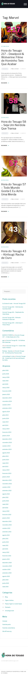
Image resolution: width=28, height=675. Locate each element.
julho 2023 (5, 456)
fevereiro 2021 (6, 556)
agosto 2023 (6, 453)
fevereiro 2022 (6, 514)
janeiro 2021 (6, 559)
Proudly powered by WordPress (10, 671)
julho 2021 (5, 538)
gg (3, 340)
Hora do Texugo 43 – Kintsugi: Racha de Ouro (13, 254)
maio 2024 (5, 422)
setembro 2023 (7, 449)
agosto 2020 (6, 576)
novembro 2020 (7, 566)
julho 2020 (5, 580)
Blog (6, 597)
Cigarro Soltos (9, 600)
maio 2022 (5, 504)
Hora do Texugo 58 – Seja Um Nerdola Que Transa (13, 125)
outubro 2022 (6, 487)
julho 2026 (5, 370)
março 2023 (5, 470)
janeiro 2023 (6, 477)
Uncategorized (9, 610)
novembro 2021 (7, 525)
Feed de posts (6, 624)
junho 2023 (5, 459)
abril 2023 (5, 466)
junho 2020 (5, 583)
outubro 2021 (6, 528)
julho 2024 (5, 415)
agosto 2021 (6, 535)
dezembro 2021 (7, 521)
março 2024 (5, 429)
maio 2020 (5, 586)
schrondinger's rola (8, 356)
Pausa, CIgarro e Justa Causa (13, 604)
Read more (5, 83)
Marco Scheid (15, 68)
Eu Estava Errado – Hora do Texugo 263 (13, 303)
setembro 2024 (7, 408)
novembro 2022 (7, 483)
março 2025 (5, 387)
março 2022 (5, 511)
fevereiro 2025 (6, 391)
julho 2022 (5, 497)
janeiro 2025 (6, 394)
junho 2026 (5, 374)
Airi (25, 671)
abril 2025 (5, 384)
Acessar (4, 621)
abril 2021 (5, 549)
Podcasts (4, 68)
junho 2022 (5, 501)
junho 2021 (5, 542)
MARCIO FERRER (7, 335)
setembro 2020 (7, 573)
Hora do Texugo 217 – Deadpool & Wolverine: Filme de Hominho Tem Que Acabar (12, 57)
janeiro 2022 (6, 518)
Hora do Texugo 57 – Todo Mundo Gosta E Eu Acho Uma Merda (13, 189)
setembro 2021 (6, 531)
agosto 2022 (6, 494)
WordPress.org (6, 631)
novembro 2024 (7, 401)
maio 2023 (5, 463)
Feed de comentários (8, 628)
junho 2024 (5, 418)
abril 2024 (5, 425)
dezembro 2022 (7, 480)
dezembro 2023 (7, 439)
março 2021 (5, 552)
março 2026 (5, 377)
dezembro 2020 (7, 562)
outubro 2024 (6, 405)
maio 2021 (5, 545)
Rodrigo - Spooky (7, 351)
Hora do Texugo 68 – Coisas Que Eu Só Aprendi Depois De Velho (14, 358)
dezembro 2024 (7, 398)
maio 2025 (5, 380)
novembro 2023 (7, 442)
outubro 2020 (6, 569)
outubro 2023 (6, 446)
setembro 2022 (6, 490)
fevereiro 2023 (6, 473)
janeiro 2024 (6, 435)
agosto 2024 (6, 411)
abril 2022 (5, 507)
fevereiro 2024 (6, 432)
